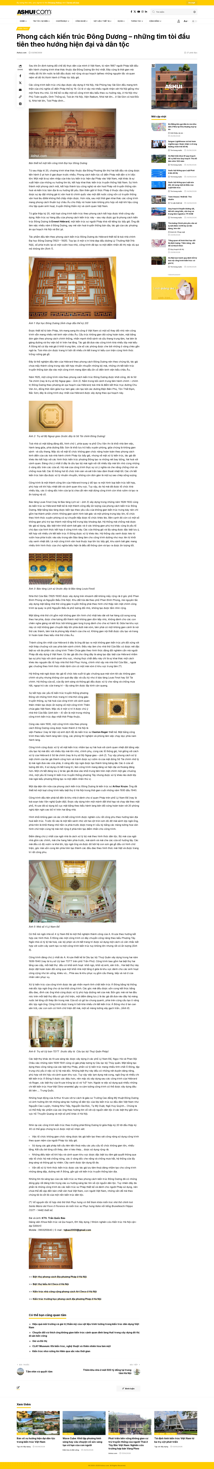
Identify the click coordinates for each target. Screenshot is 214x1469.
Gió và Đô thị (39, 1341)
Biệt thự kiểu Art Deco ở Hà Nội (51, 1284)
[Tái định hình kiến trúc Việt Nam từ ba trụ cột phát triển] (175, 1423)
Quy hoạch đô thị (177, 249)
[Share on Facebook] (20, 75)
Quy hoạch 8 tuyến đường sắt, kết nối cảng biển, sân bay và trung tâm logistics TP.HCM (181, 211)
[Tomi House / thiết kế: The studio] (158, 199)
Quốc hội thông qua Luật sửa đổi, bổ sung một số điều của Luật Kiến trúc (181, 185)
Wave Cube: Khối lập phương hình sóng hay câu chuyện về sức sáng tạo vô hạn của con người (82, 1441)
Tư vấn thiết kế (176, 203)
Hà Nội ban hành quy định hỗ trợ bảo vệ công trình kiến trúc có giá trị (182, 260)
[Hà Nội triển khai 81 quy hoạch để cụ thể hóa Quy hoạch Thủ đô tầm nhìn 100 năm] (158, 159)
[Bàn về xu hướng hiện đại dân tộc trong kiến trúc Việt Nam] (38, 1423)
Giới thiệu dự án (176, 133)
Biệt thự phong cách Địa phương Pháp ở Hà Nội (60, 1276)
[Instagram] (142, 12)
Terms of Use (72, 3)
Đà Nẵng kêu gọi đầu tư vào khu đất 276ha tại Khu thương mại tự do (182, 126)
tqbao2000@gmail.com (77, 1229)
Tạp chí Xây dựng (24, 1447)
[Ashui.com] (34, 12)
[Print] (20, 103)
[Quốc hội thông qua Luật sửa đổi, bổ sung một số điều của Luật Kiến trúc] (158, 185)
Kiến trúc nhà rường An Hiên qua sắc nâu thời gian (61, 1351)
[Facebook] (131, 12)
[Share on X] (20, 82)
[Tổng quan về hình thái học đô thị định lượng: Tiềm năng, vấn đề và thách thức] (158, 243)
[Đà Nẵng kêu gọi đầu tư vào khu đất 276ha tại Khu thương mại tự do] (158, 127)
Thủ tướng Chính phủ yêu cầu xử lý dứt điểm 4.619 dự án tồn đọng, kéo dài (182, 225)
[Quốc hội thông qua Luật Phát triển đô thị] (158, 173)
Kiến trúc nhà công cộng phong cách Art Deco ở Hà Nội (65, 1291)
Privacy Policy (55, 3)
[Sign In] (178, 21)
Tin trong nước (176, 150)
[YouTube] (139, 12)
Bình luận (130, 1388)
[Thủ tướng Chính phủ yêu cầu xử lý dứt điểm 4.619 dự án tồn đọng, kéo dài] (158, 226)
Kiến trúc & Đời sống (71, 1450)
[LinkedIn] (146, 12)
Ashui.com (21, 53)
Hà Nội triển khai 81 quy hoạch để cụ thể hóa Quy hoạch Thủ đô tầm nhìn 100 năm (182, 158)
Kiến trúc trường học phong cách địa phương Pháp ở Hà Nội (67, 1298)
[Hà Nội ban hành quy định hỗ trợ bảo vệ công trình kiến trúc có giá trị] (158, 261)
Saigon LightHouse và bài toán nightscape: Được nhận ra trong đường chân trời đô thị (182, 144)
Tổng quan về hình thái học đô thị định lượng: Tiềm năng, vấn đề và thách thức (181, 243)
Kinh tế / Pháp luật (177, 232)
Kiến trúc (23, 28)
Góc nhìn (159, 1434)
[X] (135, 12)
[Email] (20, 89)
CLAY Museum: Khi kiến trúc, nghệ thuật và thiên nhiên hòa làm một (71, 1346)
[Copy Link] (20, 96)
